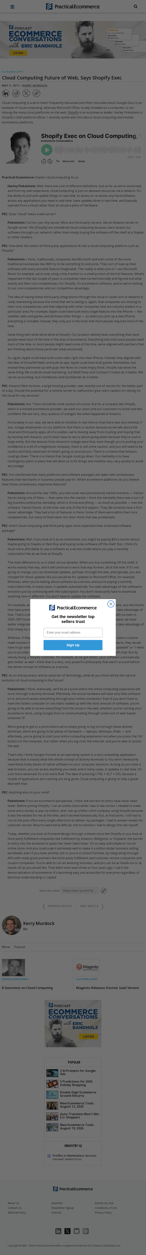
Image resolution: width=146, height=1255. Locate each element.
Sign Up (73, 645)
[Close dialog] (111, 604)
